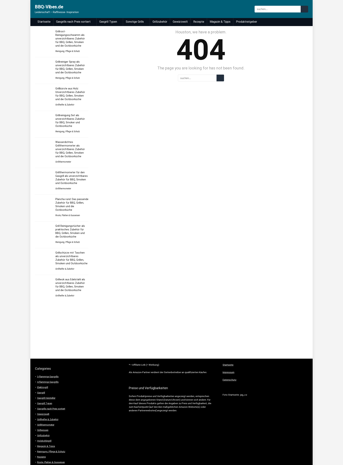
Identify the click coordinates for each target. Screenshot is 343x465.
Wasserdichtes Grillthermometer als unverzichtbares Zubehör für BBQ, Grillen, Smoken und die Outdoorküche (70, 149)
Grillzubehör (160, 21)
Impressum (228, 372)
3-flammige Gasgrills (48, 376)
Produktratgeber (246, 21)
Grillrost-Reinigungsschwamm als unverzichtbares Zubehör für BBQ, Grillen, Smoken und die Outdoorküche (70, 38)
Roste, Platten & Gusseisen (67, 215)
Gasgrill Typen (108, 21)
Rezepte (198, 21)
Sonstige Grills (135, 21)
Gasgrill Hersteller (46, 398)
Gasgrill (41, 392)
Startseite (44, 21)
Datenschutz (229, 379)
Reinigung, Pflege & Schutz (67, 51)
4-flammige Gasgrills (48, 382)
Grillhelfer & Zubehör (64, 104)
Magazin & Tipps (220, 21)
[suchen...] (304, 9)
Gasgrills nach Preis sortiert (73, 21)
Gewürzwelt (180, 21)
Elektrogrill (42, 387)
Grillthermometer (63, 162)
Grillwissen (42, 430)
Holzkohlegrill (44, 440)
